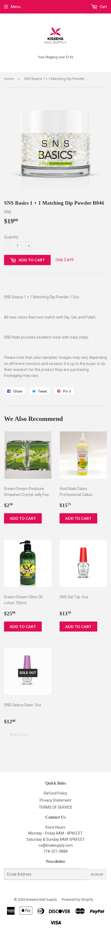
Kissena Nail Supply (41, 899)
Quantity (11, 237)
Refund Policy (55, 793)
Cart (103, 7)
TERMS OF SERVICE (55, 807)
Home (8, 79)
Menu (15, 7)
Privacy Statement (55, 800)
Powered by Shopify (77, 899)
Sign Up (97, 874)
